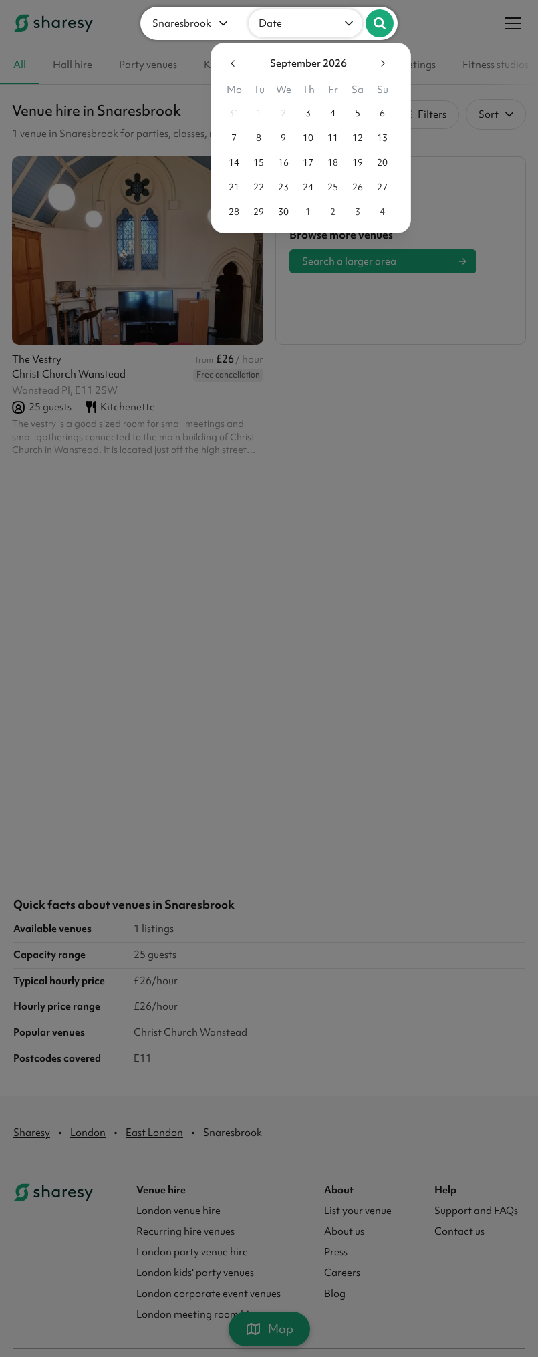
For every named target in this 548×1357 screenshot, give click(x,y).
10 (303, 138)
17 (303, 162)
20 (377, 162)
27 (377, 187)
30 (278, 212)
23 (278, 187)
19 (353, 162)
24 (303, 187)
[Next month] (378, 63)
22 (254, 187)
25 (328, 187)
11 (328, 138)
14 (229, 162)
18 (328, 162)
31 (229, 113)
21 (229, 187)
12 (353, 138)
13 (377, 138)
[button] (192, 23)
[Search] (380, 23)
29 (254, 212)
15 (254, 162)
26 (353, 187)
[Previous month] (229, 63)
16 (278, 162)
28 (229, 212)
